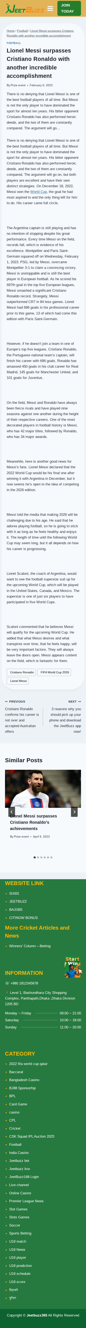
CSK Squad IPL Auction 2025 (31, 1136)
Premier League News (26, 1201)
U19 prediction (20, 1266)
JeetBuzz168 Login (24, 1177)
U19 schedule (19, 1274)
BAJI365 (15, 910)
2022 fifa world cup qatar (28, 1064)
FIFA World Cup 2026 (54, 672)
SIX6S (14, 894)
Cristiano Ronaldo (21, 672)
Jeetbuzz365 (37, 1315)
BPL (12, 1096)
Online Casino (20, 1193)
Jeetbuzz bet (19, 1161)
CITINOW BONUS (23, 918)
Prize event (18, 85)
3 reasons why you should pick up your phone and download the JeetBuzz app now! (65, 717)
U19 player (17, 1258)
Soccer (14, 1225)
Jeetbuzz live (19, 1169)
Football (14, 43)
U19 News (17, 1250)
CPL (12, 1120)
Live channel (19, 1185)
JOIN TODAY (67, 8)
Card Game (18, 1104)
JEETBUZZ (18, 901)
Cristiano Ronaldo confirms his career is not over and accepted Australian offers (22, 717)
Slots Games (19, 1217)
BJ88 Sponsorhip (22, 1088)
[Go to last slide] (11, 812)
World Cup (38, 192)
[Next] (74, 812)
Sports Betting (20, 1233)
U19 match (17, 1241)
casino (14, 1112)
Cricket (14, 1128)
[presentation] (43, 789)
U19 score (17, 1282)
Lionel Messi (18, 681)
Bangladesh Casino (24, 1080)
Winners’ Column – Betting (30, 946)
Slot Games (18, 1209)
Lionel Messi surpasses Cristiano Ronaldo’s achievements (33, 822)
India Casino (19, 1153)
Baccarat (16, 1072)
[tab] (35, 857)
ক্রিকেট (13, 1290)
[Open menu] (50, 8)
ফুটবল (12, 1298)
